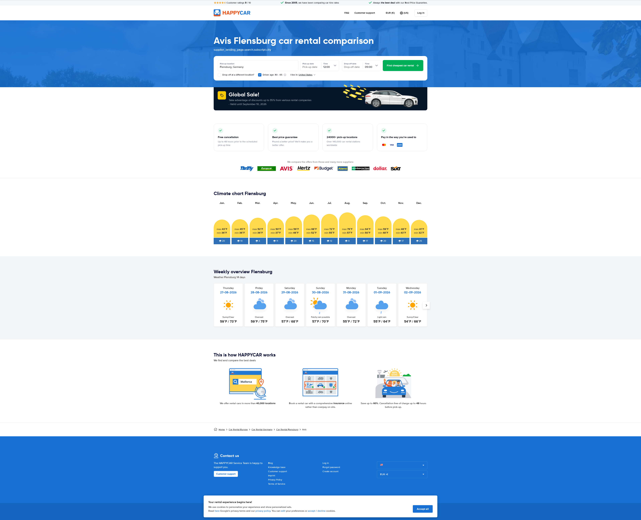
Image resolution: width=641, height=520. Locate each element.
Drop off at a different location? (237, 74)
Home (222, 429)
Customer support (364, 13)
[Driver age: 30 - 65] (259, 75)
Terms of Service (276, 483)
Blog (270, 463)
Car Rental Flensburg (287, 429)
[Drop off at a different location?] (219, 75)
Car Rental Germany (262, 429)
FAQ (346, 13)
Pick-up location (227, 63)
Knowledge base (276, 467)
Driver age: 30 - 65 (272, 74)
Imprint (271, 475)
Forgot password (331, 467)
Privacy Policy (275, 479)
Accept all (423, 509)
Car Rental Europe (238, 429)
